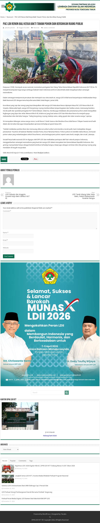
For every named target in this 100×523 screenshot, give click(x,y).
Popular (13, 461)
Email (5, 240)
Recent (4, 461)
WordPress (46, 514)
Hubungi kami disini (50, 436)
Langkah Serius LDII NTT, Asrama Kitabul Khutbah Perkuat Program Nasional (41, 476)
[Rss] (50, 517)
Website (6, 248)
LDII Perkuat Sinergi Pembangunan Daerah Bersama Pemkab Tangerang (27, 492)
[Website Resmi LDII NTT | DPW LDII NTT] (50, 6)
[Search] (67, 393)
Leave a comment (49, 28)
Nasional (10, 17)
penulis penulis (10, 28)
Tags (31, 461)
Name (5, 233)
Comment (7, 211)
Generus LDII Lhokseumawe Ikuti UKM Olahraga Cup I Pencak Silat (25, 486)
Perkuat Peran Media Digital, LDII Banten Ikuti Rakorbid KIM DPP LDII (26, 498)
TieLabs (63, 514)
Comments (22, 461)
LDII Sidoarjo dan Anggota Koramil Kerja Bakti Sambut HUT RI (17, 195)
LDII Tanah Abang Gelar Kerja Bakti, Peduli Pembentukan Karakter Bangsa (83, 195)
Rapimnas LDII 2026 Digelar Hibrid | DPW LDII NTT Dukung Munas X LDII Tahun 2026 (45, 466)
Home (2, 17)
